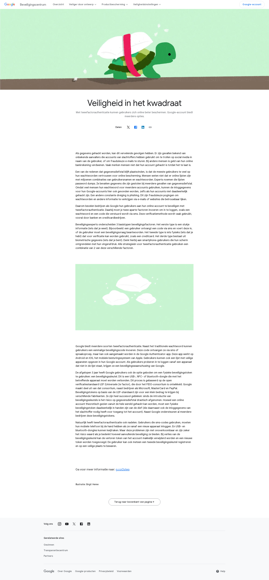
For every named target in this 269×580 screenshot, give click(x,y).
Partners (48, 556)
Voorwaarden (124, 571)
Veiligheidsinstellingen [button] (145, 4)
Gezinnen (49, 544)
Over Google (65, 571)
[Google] (49, 571)
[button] (150, 127)
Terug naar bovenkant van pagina (133, 502)
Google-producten (85, 571)
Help (222, 571)
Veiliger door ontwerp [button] (81, 4)
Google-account (252, 4)
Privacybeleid (106, 571)
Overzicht (58, 4)
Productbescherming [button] (113, 4)
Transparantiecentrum (56, 550)
